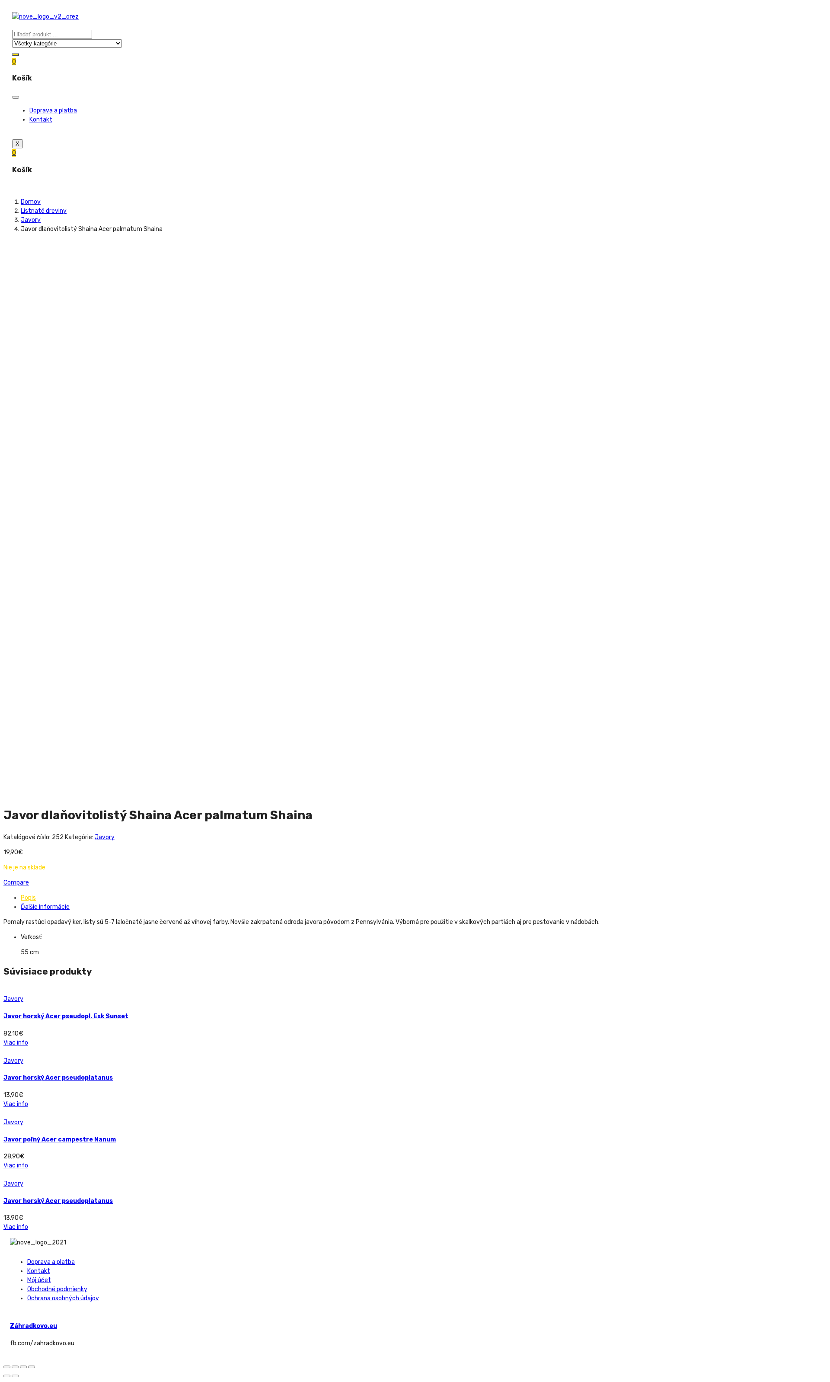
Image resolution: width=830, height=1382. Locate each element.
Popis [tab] (28, 897)
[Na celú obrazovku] (23, 1367)
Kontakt (40, 119)
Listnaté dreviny (44, 211)
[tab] (424, 897)
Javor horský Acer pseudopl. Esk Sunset (65, 1016)
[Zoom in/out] (31, 1367)
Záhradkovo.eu (33, 1326)
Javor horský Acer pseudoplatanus (58, 1077)
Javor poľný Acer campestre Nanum (59, 1139)
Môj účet (39, 1280)
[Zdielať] (15, 1367)
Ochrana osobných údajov (63, 1298)
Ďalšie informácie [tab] (45, 907)
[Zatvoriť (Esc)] (6, 1367)
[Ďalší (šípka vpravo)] (15, 1376)
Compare (16, 882)
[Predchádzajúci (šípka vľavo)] (6, 1376)
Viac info (15, 1042)
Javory (31, 220)
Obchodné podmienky (57, 1289)
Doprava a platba (53, 110)
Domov (31, 201)
